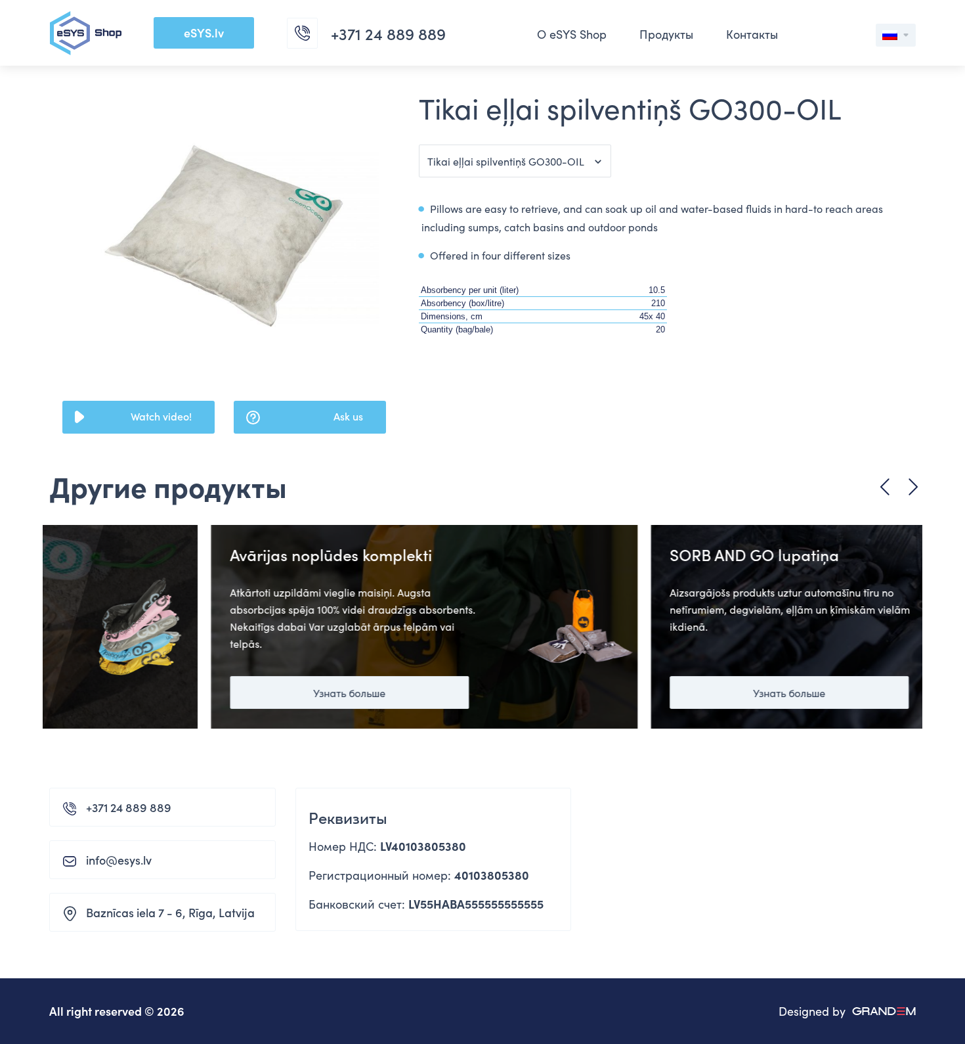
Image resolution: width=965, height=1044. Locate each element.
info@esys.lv (119, 859)
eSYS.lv (204, 32)
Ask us (348, 416)
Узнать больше (188, 692)
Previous (885, 487)
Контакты (752, 34)
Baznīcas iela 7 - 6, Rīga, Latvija (170, 912)
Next (913, 487)
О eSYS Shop (572, 34)
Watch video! (161, 416)
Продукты (666, 34)
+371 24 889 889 (128, 807)
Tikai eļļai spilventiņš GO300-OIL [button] (505, 161)
